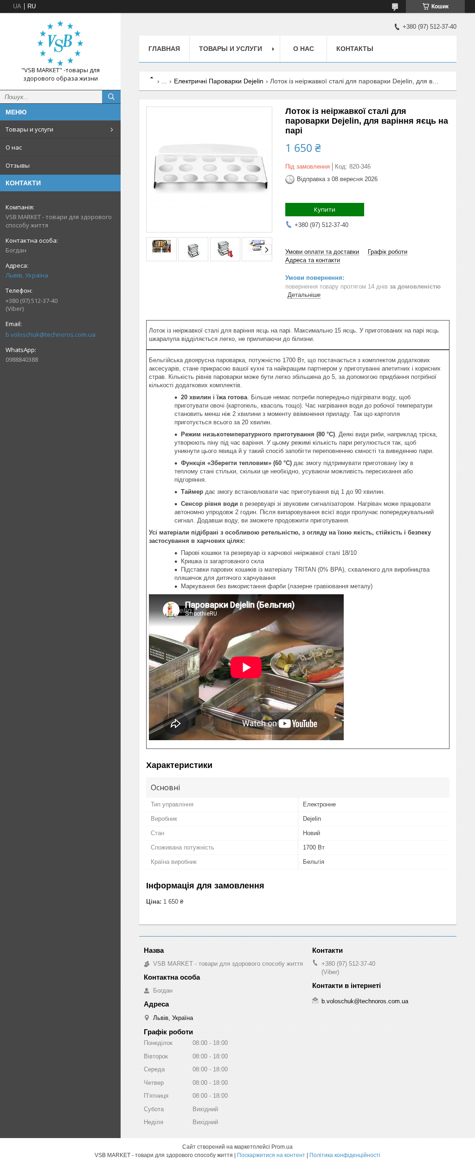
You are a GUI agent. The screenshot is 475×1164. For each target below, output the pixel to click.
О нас (14, 147)
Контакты (354, 48)
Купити (324, 209)
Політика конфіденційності (344, 1155)
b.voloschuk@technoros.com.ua (51, 334)
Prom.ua (282, 1147)
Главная (164, 48)
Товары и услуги (29, 129)
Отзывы (18, 165)
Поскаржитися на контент (271, 1155)
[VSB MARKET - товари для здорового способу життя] (60, 43)
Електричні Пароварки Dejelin (218, 81)
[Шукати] (111, 97)
